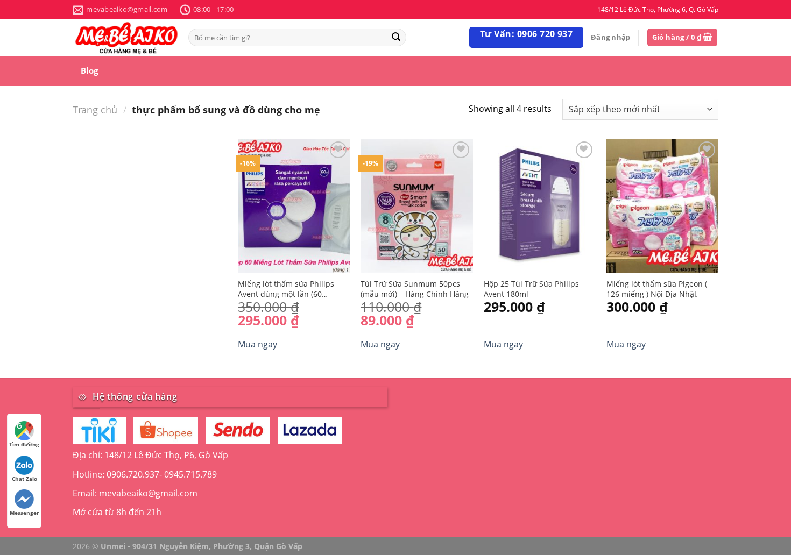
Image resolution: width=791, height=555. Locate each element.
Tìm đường (24, 444)
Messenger (24, 512)
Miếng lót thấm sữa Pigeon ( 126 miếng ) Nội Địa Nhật (656, 289)
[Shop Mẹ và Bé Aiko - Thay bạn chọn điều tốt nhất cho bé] (126, 37)
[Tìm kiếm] (396, 37)
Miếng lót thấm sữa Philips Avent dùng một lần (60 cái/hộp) (286, 289)
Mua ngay (257, 344)
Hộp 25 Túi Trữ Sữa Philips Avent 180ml (531, 289)
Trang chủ (95, 109)
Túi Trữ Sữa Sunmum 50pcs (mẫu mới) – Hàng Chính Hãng (415, 289)
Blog (89, 70)
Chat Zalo (24, 478)
